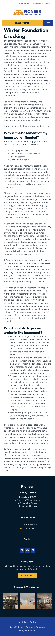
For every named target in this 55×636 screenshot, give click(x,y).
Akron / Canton (27, 492)
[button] (48, 23)
